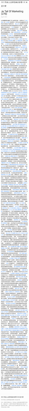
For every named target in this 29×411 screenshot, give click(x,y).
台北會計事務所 (24, 273)
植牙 (15, 184)
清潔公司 (8, 55)
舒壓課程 (25, 92)
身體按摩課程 (17, 193)
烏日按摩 (12, 300)
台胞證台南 (10, 141)
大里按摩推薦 (7, 77)
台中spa (22, 327)
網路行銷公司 (15, 126)
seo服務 (7, 44)
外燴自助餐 (12, 169)
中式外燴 (20, 382)
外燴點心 (18, 64)
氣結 (22, 64)
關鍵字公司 (25, 337)
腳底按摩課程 (4, 57)
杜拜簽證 (6, 59)
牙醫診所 (19, 246)
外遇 (20, 347)
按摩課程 (5, 223)
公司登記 (17, 139)
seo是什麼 (24, 32)
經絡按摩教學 (16, 189)
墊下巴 (4, 271)
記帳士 (25, 173)
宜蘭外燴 (24, 270)
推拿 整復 (9, 69)
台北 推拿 (22, 49)
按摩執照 (6, 99)
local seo (10, 209)
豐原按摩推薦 (14, 328)
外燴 (6, 248)
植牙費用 (12, 139)
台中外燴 (10, 34)
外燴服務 (12, 365)
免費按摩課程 (17, 32)
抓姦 (25, 327)
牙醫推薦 (3, 163)
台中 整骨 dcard (19, 352)
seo (20, 219)
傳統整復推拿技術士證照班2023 (17, 164)
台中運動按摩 (19, 40)
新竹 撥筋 (21, 253)
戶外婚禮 (10, 134)
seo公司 (17, 206)
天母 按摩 (8, 163)
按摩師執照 (4, 92)
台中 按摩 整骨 (12, 151)
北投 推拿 (12, 315)
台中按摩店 (17, 315)
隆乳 (2, 191)
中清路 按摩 (17, 258)
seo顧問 (20, 39)
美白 (9, 246)
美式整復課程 (21, 328)
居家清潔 (19, 114)
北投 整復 (13, 55)
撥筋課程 (3, 174)
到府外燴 (3, 35)
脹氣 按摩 (19, 30)
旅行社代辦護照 (5, 338)
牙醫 (25, 276)
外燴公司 (11, 35)
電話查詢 (8, 303)
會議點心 (24, 114)
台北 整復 (9, 126)
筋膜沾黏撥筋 (19, 97)
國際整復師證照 (24, 189)
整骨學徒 (16, 219)
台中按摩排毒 (17, 60)
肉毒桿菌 (10, 40)
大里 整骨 (12, 378)
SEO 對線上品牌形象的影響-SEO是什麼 (14, 4)
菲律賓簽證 (10, 184)
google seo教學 (11, 296)
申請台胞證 (4, 69)
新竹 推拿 (20, 288)
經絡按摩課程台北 (23, 375)
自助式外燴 (22, 224)
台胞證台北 (18, 47)
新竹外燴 (16, 375)
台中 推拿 (22, 203)
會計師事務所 (17, 266)
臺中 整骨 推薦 (20, 184)
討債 (13, 27)
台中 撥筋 (8, 174)
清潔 (16, 209)
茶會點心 (24, 45)
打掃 (4, 383)
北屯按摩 (24, 347)
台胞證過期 (6, 74)
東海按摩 (12, 343)
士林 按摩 (21, 119)
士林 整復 (5, 184)
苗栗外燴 (18, 74)
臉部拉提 (18, 276)
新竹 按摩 (6, 203)
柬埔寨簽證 (11, 60)
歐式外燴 (15, 134)
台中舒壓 (3, 109)
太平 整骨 (6, 382)
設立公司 (23, 55)
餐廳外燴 (21, 147)
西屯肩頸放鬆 (12, 203)
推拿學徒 (5, 208)
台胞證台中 (12, 74)
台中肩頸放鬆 (4, 151)
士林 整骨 (9, 229)
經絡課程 (17, 94)
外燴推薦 (17, 273)
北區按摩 (16, 357)
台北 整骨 (16, 347)
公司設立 (5, 121)
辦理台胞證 (21, 342)
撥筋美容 (16, 119)
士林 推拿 (17, 310)
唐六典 (21, 330)
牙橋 (21, 74)
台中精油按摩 (10, 251)
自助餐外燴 (13, 246)
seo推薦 (7, 22)
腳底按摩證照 (16, 360)
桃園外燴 (24, 137)
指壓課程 (19, 209)
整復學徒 (25, 74)
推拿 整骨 (17, 107)
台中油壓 (24, 246)
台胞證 (6, 291)
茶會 (8, 365)
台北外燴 (16, 147)
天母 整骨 (22, 310)
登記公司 (17, 24)
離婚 (21, 107)
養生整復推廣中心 (22, 124)
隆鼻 (7, 111)
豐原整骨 (7, 169)
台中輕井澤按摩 (8, 330)
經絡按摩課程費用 (17, 171)
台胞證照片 (15, 92)
